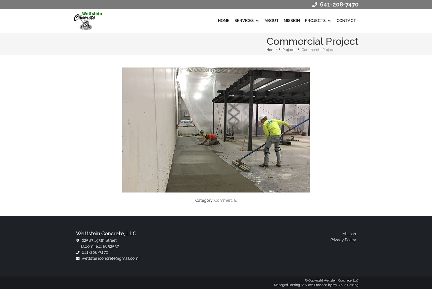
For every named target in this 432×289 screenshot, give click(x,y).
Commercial (225, 200)
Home (271, 50)
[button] (247, 20)
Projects (289, 50)
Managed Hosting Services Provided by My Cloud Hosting (316, 285)
